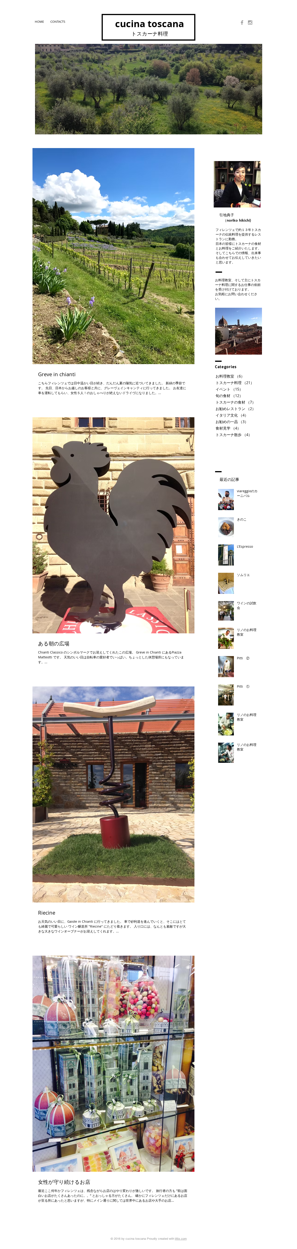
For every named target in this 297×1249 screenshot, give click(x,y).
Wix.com (181, 1238)
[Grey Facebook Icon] (242, 22)
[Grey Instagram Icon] (250, 22)
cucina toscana (149, 23)
